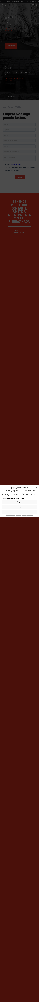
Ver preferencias (19, 512)
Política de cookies (10, 515)
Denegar (19, 507)
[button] (36, 488)
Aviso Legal (30, 515)
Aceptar (19, 502)
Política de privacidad (21, 515)
